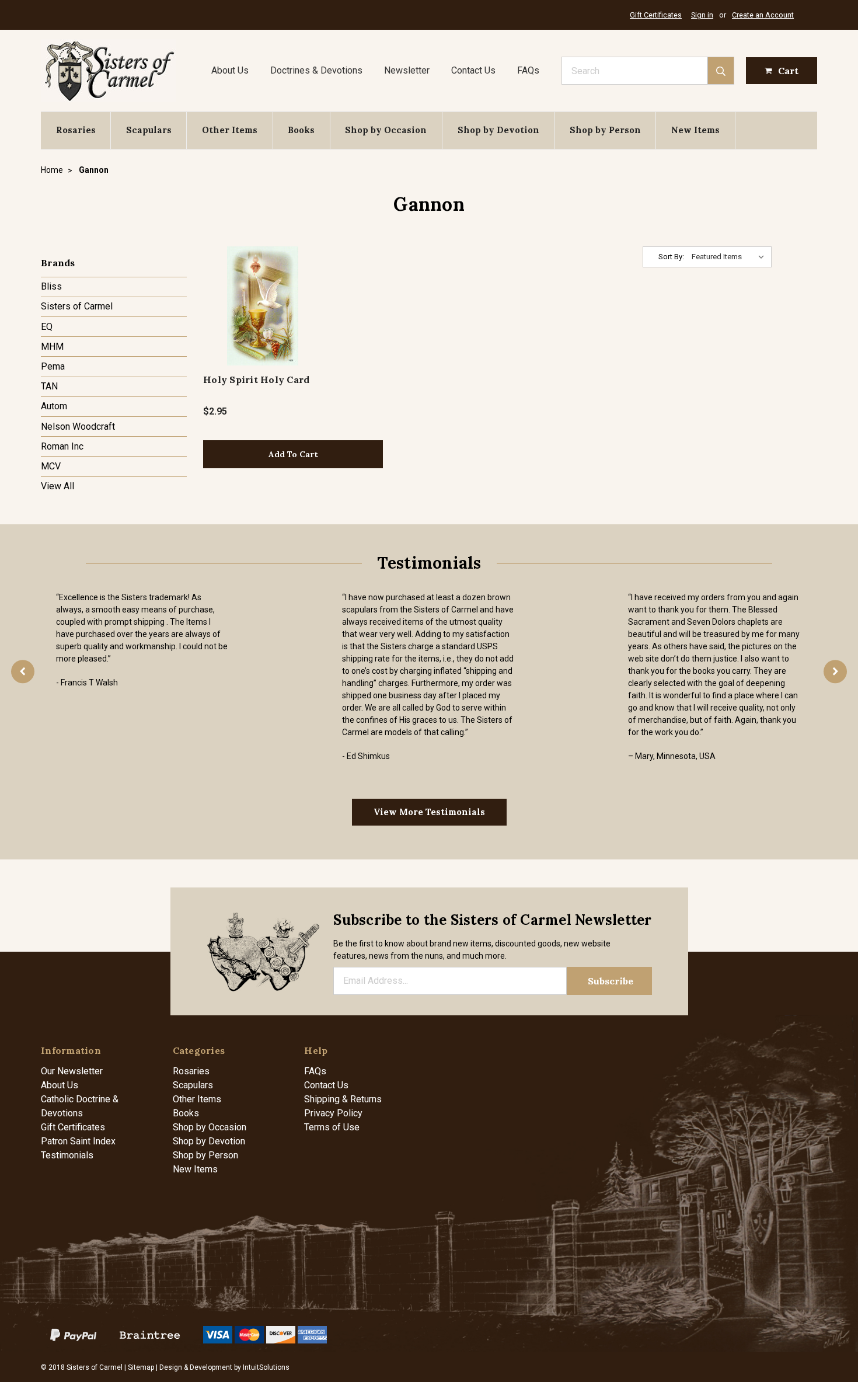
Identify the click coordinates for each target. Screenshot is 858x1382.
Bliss (51, 286)
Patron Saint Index (78, 1141)
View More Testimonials (429, 811)
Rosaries (76, 129)
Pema (53, 366)
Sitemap (141, 1367)
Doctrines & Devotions (316, 70)
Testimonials (67, 1155)
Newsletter (407, 70)
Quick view (263, 306)
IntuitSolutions (266, 1367)
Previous (22, 671)
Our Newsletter (72, 1071)
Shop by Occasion (386, 129)
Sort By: (671, 256)
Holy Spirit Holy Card (256, 379)
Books (301, 129)
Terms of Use (332, 1127)
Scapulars (149, 129)
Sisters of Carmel (77, 306)
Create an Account (763, 15)
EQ (47, 326)
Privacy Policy (333, 1113)
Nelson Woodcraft (78, 426)
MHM (52, 346)
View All (57, 486)
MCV (51, 466)
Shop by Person (605, 129)
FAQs (528, 70)
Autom (54, 406)
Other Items (229, 129)
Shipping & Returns (343, 1099)
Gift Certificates (656, 15)
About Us (230, 70)
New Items (695, 129)
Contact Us (473, 70)
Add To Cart (293, 454)
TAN (49, 386)
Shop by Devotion (498, 129)
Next (835, 671)
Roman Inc (62, 446)
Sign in (702, 15)
